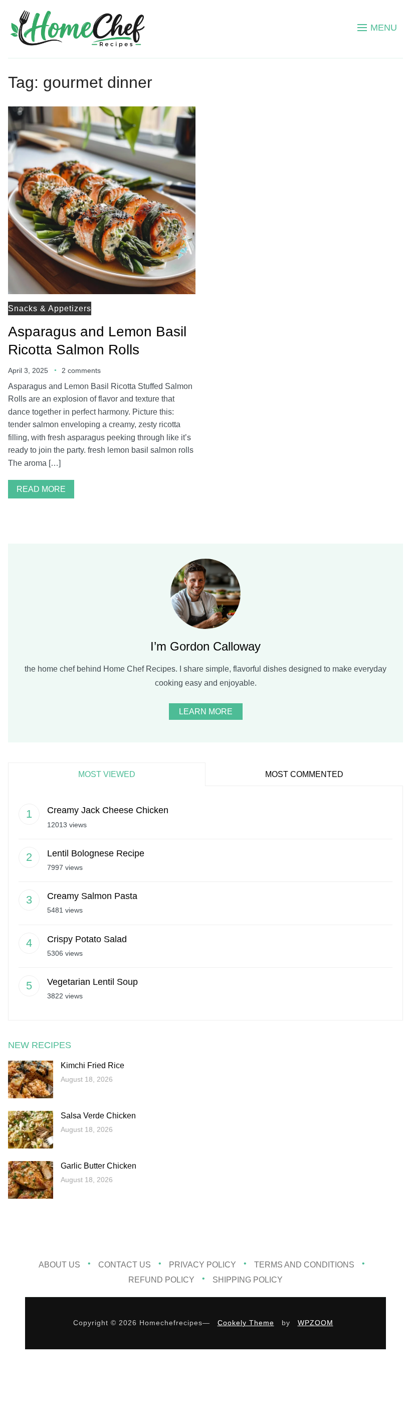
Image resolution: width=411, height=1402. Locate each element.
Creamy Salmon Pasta (92, 896)
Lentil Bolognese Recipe (95, 853)
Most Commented (304, 774)
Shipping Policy (248, 1280)
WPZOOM (315, 1323)
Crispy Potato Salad (87, 939)
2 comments (81, 370)
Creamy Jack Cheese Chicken (107, 810)
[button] (377, 27)
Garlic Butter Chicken (98, 1166)
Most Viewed (106, 774)
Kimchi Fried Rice (92, 1065)
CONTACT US (124, 1264)
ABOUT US (59, 1264)
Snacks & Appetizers (49, 308)
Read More (41, 489)
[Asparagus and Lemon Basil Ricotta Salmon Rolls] (101, 113)
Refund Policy (161, 1280)
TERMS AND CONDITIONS (304, 1264)
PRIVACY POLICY (202, 1264)
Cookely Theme (246, 1323)
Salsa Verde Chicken (98, 1115)
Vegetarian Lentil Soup (92, 982)
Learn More (206, 711)
